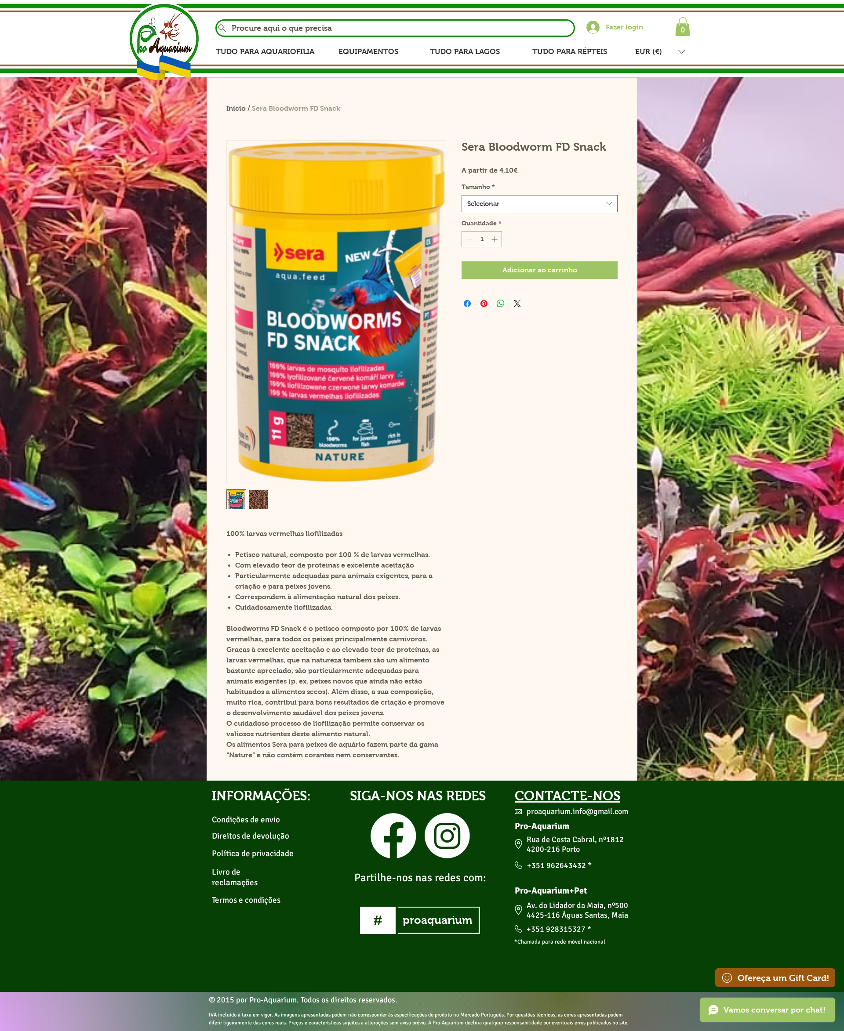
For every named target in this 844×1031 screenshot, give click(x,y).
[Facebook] (393, 835)
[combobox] (540, 203)
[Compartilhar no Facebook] (467, 303)
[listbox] (660, 51)
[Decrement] (468, 239)
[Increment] (495, 239)
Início (236, 108)
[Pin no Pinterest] (484, 303)
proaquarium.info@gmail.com (577, 811)
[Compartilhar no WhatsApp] (500, 303)
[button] (683, 26)
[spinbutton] (482, 239)
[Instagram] (447, 835)
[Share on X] (517, 303)
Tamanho (478, 186)
